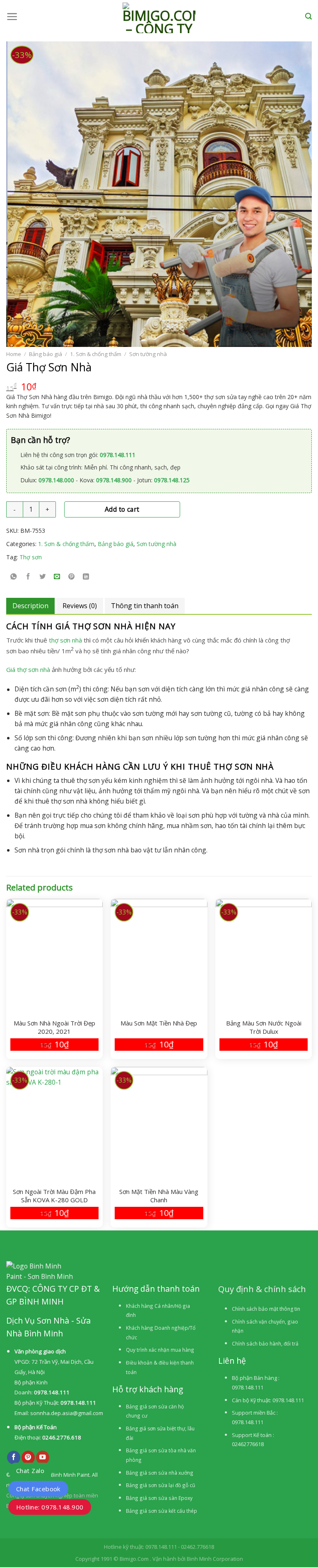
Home (13, 354)
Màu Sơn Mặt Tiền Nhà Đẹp (158, 1023)
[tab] (30, 606)
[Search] (308, 16)
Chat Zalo (30, 1470)
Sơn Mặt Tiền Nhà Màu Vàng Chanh (158, 1196)
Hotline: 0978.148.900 (49, 1507)
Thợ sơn (30, 557)
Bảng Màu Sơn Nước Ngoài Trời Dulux (263, 1027)
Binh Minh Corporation (215, 1558)
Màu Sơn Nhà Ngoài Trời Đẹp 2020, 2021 (54, 1027)
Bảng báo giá (45, 354)
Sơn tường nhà (148, 354)
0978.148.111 (52, 1392)
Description (30, 605)
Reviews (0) (80, 605)
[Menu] (12, 16)
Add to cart (122, 509)
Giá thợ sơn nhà (28, 669)
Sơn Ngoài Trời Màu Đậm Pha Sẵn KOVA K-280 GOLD (54, 1196)
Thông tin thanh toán (144, 605)
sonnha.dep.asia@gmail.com (66, 1413)
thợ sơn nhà (65, 640)
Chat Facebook (38, 1489)
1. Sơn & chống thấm (95, 354)
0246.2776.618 (61, 1437)
